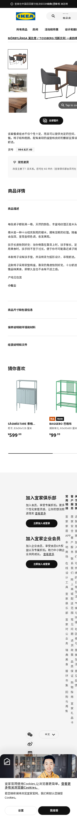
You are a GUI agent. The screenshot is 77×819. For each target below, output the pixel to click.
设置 (21, 810)
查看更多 (40, 513)
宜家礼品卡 (72, 713)
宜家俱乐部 (66, 603)
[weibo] (30, 744)
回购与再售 (66, 701)
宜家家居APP (68, 526)
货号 (10, 149)
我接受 (54, 810)
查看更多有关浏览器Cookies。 (38, 786)
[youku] (30, 753)
